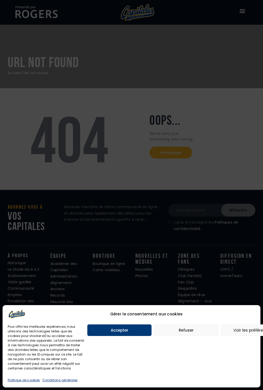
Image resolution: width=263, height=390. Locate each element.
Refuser (186, 330)
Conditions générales (60, 380)
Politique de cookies (24, 380)
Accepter (119, 330)
